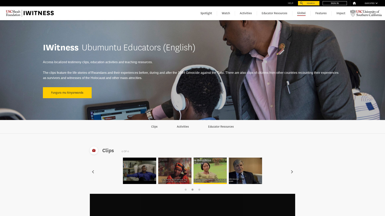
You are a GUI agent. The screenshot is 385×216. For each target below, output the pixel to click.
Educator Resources (274, 13)
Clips (154, 127)
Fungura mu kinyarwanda (67, 93)
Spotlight (206, 13)
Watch (226, 13)
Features (321, 13)
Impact (340, 13)
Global (301, 13)
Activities (246, 13)
